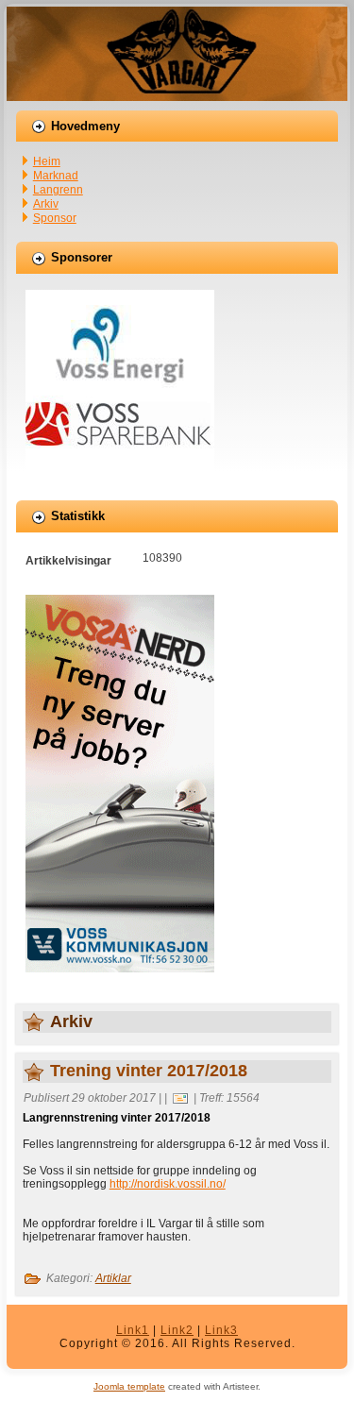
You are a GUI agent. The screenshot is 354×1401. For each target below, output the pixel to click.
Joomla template (129, 1386)
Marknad (55, 175)
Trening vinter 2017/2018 (148, 1070)
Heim (46, 161)
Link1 (132, 1330)
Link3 (221, 1330)
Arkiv (46, 204)
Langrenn (58, 189)
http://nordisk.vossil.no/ (168, 1183)
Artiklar (113, 1278)
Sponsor (54, 218)
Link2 (177, 1330)
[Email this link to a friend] (181, 1099)
